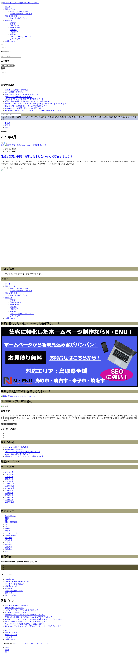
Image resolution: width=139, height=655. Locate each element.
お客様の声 (14, 32)
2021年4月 (9, 481)
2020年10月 (9, 488)
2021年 (7, 125)
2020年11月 (9, 486)
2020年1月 (9, 500)
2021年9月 (9, 472)
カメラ (7, 526)
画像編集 (8, 547)
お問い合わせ (10, 41)
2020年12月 (9, 484)
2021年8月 (9, 474)
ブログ (7, 531)
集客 (2, 145)
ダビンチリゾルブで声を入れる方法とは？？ (22, 94)
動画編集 (8, 540)
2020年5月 (9, 495)
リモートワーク (11, 535)
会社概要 (8, 20)
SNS (6, 524)
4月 (6, 127)
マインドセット (11, 533)
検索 (3, 68)
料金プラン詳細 (11, 16)
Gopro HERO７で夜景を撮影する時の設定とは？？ (25, 108)
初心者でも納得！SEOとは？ (21, 14)
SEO (7, 520)
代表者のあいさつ (16, 25)
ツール (7, 529)
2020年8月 (9, 493)
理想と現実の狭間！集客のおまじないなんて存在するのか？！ (29, 101)
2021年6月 (9, 479)
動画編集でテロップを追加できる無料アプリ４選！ (25, 99)
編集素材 (8, 549)
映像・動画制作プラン (18, 18)
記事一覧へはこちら (9, 424)
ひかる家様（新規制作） (14, 92)
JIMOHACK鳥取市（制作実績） (17, 90)
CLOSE (4, 47)
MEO (7, 518)
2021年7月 (9, 477)
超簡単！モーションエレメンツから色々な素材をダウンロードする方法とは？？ (36, 104)
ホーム (7, 7)
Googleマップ (10, 516)
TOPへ (7, 652)
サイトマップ (15, 39)
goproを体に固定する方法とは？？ (18, 97)
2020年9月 (9, 490)
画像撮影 (8, 545)
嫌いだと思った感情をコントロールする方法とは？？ (26, 106)
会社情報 (13, 23)
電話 (7, 650)
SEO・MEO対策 (11, 522)
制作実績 (8, 538)
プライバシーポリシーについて (22, 37)
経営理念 (13, 30)
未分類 (7, 542)
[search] (22, 168)
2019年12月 (9, 502)
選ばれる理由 (15, 27)
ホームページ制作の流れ (19, 11)
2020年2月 (9, 497)
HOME (7, 123)
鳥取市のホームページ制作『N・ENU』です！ (32, 643)
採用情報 (13, 34)
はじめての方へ (11, 9)
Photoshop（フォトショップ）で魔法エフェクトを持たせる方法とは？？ (33, 110)
